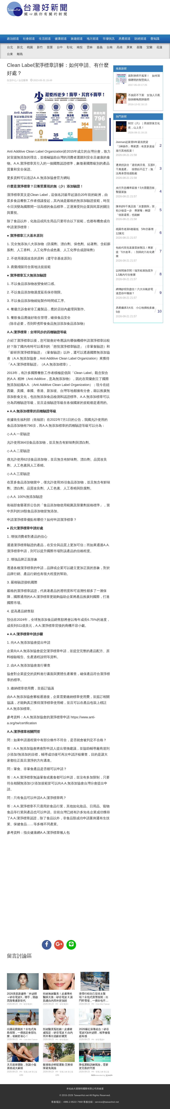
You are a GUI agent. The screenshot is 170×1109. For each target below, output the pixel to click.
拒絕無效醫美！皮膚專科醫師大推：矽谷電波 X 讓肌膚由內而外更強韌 (58, 997)
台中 (60, 47)
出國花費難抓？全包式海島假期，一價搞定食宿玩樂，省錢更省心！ (21, 1033)
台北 (10, 47)
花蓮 (159, 47)
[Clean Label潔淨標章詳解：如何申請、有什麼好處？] (47, 945)
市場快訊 (109, 38)
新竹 (40, 47)
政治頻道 (13, 38)
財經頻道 (140, 38)
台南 (110, 47)
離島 (20, 54)
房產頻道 (124, 38)
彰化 (70, 47)
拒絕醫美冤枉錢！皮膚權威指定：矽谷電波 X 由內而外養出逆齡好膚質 (58, 1033)
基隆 (139, 47)
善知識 (154, 38)
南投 (80, 47)
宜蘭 (149, 47)
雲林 (90, 47)
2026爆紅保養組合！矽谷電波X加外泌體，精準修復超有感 (94, 1033)
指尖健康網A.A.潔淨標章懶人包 (47, 832)
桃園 (30, 47)
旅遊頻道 (77, 38)
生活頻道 (45, 38)
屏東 (129, 47)
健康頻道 (61, 38)
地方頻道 (93, 38)
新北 (20, 47)
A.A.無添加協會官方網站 (52, 178)
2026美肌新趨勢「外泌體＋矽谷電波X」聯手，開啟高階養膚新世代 (22, 997)
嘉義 (100, 47)
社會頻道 (29, 38)
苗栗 (50, 47)
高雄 (120, 47)
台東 (10, 54)
